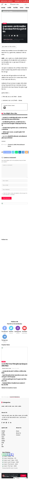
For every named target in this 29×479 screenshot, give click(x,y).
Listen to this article (9, 46)
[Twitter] (11, 330)
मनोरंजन (16, 406)
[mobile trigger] (3, 4)
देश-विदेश (9, 406)
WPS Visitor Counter (13, 468)
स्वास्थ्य (13, 406)
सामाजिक (19, 406)
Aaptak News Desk (7, 39)
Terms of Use (14, 476)
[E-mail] (5, 108)
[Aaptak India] (14, 4)
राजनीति (6, 406)
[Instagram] (17, 330)
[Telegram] (5, 338)
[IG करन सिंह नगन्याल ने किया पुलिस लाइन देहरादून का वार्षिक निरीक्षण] (14, 354)
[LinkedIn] (10, 423)
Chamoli (10, 144)
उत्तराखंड (4, 23)
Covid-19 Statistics (15, 397)
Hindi (17, 478)
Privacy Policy (6, 476)
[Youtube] (24, 330)
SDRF (14, 144)
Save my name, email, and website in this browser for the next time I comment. (15, 194)
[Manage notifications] (3, 475)
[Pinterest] (6, 423)
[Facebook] (5, 330)
